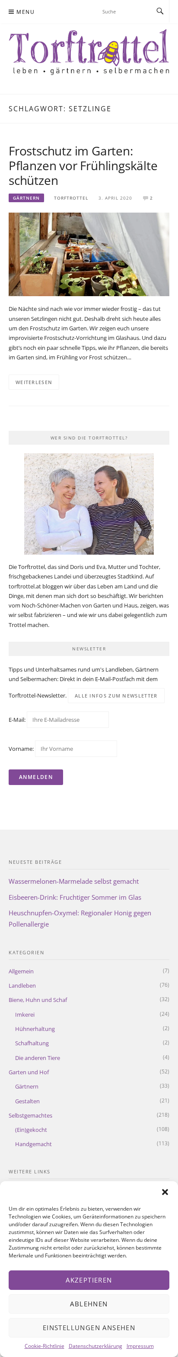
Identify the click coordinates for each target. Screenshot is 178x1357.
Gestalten (27, 1101)
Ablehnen (89, 1303)
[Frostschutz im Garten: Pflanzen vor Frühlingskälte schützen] (89, 254)
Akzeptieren (89, 1280)
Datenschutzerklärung (95, 1346)
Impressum (140, 1346)
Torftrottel (71, 198)
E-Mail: (18, 720)
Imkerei (25, 1014)
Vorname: (21, 749)
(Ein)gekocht (31, 1130)
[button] (165, 1192)
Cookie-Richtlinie (44, 1346)
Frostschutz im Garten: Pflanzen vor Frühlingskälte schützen (83, 165)
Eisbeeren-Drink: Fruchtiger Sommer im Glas (75, 897)
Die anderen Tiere (37, 1058)
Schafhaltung (32, 1043)
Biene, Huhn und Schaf (38, 1000)
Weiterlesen (34, 382)
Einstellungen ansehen (89, 1327)
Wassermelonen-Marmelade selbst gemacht (74, 881)
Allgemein (21, 971)
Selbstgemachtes (30, 1115)
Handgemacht (33, 1144)
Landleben (22, 985)
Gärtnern (26, 198)
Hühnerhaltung (35, 1029)
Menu (25, 12)
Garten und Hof (29, 1072)
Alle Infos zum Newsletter (116, 695)
